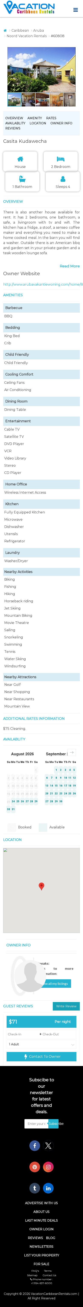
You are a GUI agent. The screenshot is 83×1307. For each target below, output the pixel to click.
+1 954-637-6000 (41, 1283)
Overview (14, 118)
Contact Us (49, 1275)
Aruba (38, 30)
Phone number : (42, 1279)
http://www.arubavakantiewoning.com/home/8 (43, 284)
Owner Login (41, 1229)
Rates (51, 118)
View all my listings (54, 983)
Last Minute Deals (41, 1220)
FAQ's (35, 1270)
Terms (48, 1270)
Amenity (34, 118)
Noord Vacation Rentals (27, 36)
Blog (50, 1238)
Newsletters (41, 1247)
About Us (41, 1212)
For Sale (41, 1264)
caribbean (20, 30)
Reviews (12, 128)
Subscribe (53, 1124)
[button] (34, 70)
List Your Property (41, 1255)
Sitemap (32, 1275)
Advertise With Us (41, 1203)
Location (38, 123)
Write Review (66, 1006)
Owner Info (61, 123)
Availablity (15, 123)
